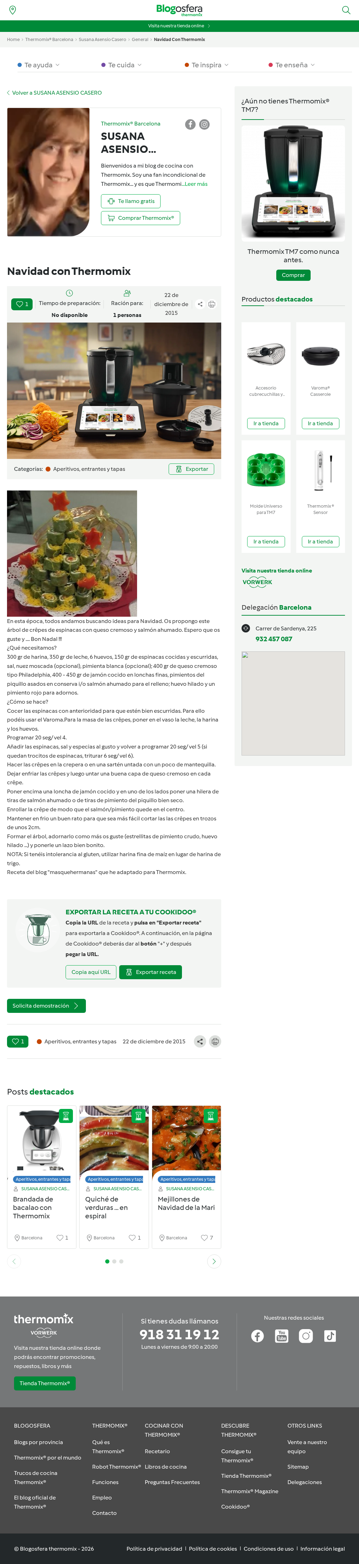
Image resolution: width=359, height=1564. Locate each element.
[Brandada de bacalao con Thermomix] (41, 1146)
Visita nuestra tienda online (176, 25)
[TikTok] (330, 1336)
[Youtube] (282, 1336)
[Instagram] (306, 1336)
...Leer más (195, 184)
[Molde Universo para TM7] (266, 470)
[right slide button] (214, 1261)
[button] (346, 10)
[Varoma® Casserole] (321, 352)
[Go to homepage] (179, 10)
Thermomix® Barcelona (49, 39)
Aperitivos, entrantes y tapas (45, 1179)
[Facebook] (257, 1336)
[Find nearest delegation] (12, 10)
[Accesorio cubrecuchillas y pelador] (266, 352)
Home (13, 39)
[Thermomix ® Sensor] (321, 470)
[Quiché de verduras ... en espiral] (114, 1146)
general (140, 39)
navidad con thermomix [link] (179, 39)
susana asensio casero (102, 39)
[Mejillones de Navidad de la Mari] (186, 1146)
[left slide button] (14, 1261)
